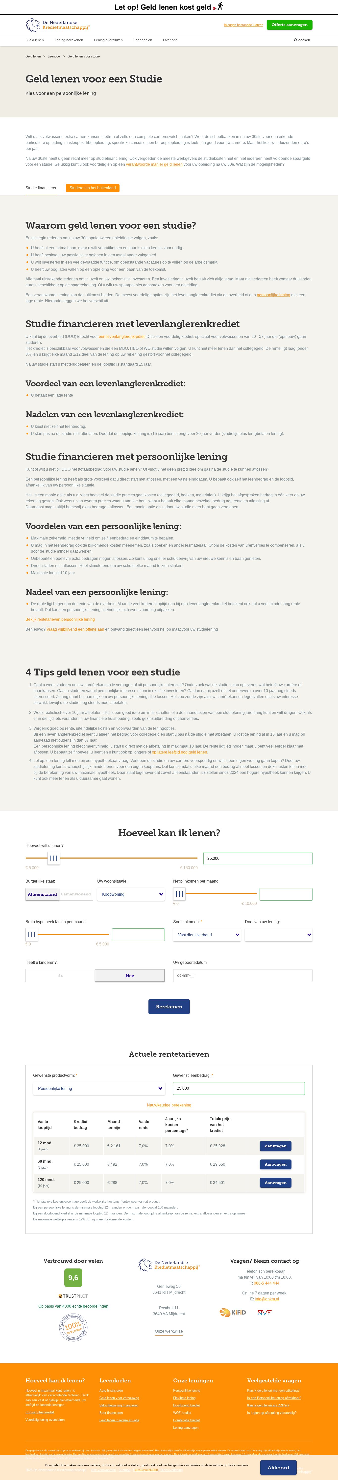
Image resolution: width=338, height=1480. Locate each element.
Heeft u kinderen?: (41, 962)
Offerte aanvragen (290, 24)
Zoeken (303, 40)
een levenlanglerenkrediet (122, 336)
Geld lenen (35, 40)
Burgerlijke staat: (40, 881)
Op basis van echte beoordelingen (73, 1306)
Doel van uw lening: (262, 922)
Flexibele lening (184, 1398)
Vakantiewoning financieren (118, 1405)
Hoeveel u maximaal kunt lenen (48, 1390)
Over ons (170, 40)
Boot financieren (111, 1413)
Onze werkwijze (169, 1331)
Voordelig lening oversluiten (45, 1420)
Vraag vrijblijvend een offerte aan (75, 629)
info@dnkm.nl (267, 1299)
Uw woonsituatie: (112, 881)
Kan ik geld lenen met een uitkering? (273, 1390)
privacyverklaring (146, 1470)
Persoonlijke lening (186, 1390)
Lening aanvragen (185, 1427)
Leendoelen (143, 40)
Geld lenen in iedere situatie (119, 1420)
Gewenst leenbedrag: (193, 1075)
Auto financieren (111, 1390)
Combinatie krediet (186, 1420)
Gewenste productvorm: (55, 1075)
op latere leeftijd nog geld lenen (179, 752)
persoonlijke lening (273, 295)
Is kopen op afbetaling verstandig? (271, 1413)
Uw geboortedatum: (190, 962)
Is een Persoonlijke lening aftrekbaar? (274, 1398)
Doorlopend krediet (186, 1405)
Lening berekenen (69, 40)
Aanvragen (276, 1146)
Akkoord (278, 1468)
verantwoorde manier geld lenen (154, 164)
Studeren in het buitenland (93, 188)
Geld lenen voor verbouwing (119, 1398)
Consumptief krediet (39, 1412)
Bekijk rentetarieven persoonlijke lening (60, 619)
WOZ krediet (182, 1413)
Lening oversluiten (108, 40)
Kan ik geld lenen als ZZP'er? (268, 1405)
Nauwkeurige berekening (169, 1105)
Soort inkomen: (187, 922)
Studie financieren (41, 188)
